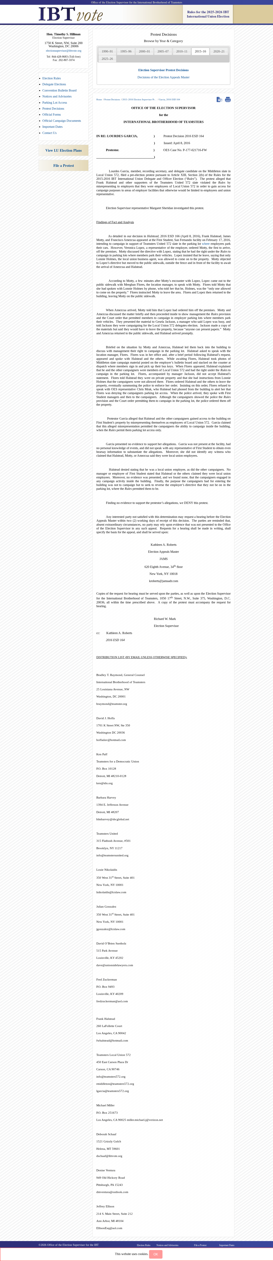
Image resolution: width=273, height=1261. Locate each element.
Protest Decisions (53, 108)
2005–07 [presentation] (163, 51)
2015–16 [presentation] (200, 51)
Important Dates (52, 126)
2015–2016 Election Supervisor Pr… (139, 99)
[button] (155, 1254)
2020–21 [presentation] (219, 51)
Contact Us (49, 133)
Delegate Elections (54, 84)
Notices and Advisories (57, 96)
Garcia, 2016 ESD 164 (169, 99)
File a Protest (63, 165)
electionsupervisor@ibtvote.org (63, 50)
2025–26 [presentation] (107, 58)
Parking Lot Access (54, 102)
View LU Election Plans (63, 150)
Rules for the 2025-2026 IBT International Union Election (208, 14)
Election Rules (51, 78)
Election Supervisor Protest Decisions (163, 70)
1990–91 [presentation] (107, 51)
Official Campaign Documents (61, 120)
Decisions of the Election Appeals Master (163, 77)
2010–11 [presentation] (181, 51)
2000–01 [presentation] (144, 51)
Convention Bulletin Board (59, 90)
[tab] (107, 51)
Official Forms (51, 114)
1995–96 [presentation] (126, 51)
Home (99, 99)
